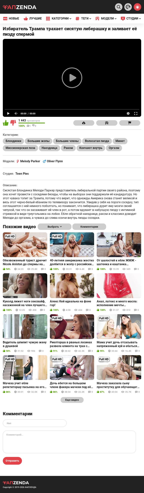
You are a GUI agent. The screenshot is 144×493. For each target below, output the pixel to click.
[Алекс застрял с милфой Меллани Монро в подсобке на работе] (128, 7)
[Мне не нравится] (13, 123)
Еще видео (72, 399)
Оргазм (114, 148)
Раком (68, 148)
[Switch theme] (137, 7)
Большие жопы (39, 141)
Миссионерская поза (20, 148)
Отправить (12, 460)
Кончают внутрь (90, 148)
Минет (120, 141)
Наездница (49, 148)
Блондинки (13, 141)
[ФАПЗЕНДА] (20, 7)
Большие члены (67, 141)
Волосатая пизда (97, 141)
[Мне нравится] (6, 123)
